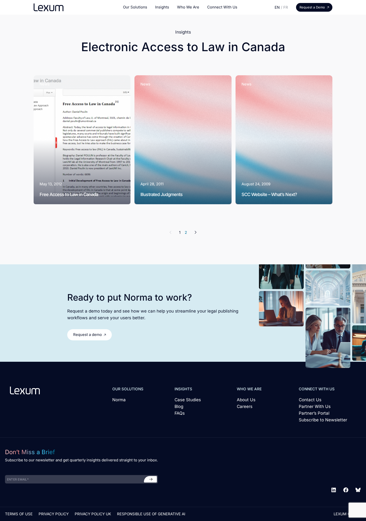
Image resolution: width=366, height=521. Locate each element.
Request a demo (87, 334)
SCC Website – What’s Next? (269, 194)
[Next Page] (194, 232)
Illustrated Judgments (161, 194)
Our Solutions (135, 7)
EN (277, 7)
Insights (162, 7)
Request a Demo (312, 7)
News (45, 84)
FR (285, 7)
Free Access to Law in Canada (69, 194)
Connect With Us (222, 7)
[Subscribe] (150, 479)
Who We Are (188, 7)
